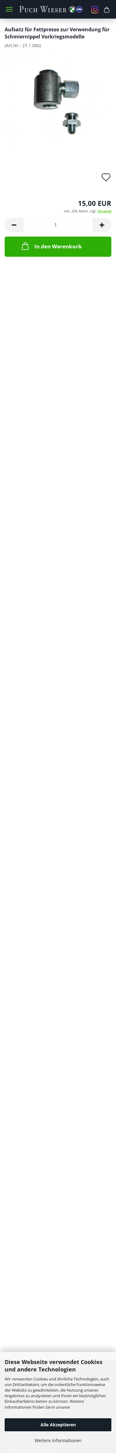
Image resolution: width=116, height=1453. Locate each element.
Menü (9, 9)
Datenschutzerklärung (25, 1412)
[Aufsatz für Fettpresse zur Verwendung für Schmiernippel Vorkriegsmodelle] (58, 99)
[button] (14, 225)
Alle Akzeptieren (58, 1425)
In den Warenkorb (58, 246)
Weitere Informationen (58, 1440)
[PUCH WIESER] (58, 9)
